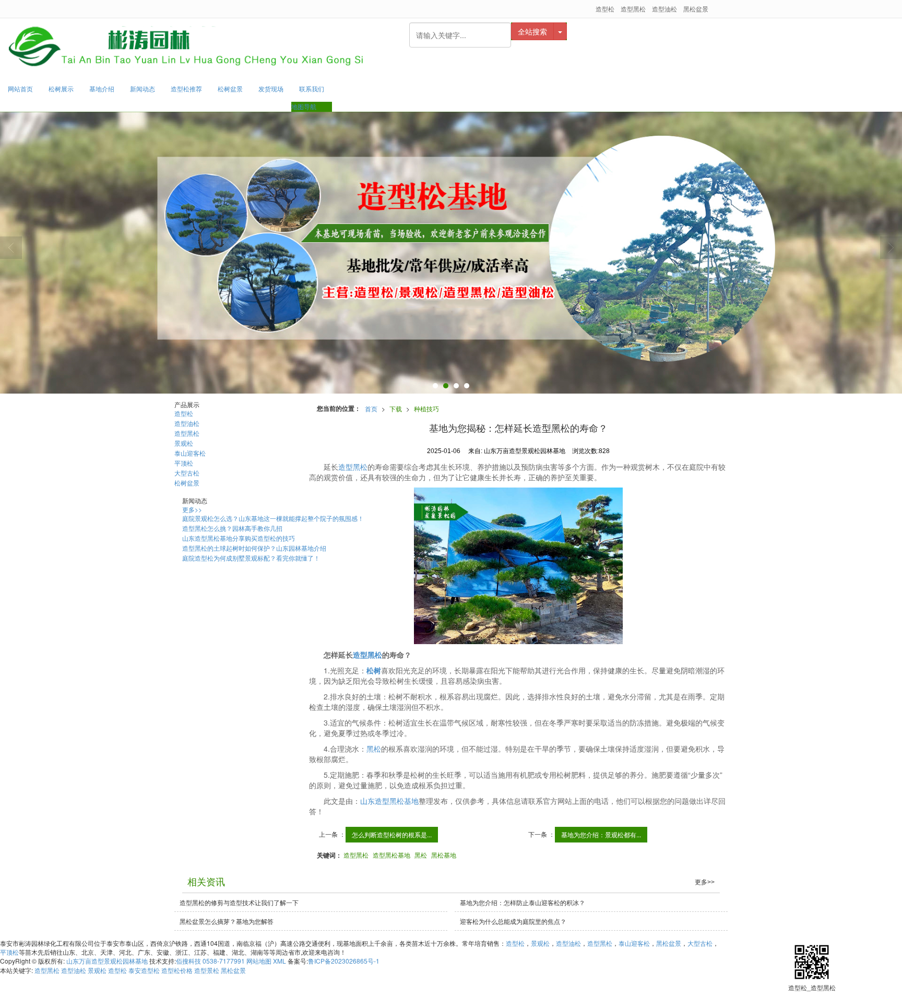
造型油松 (664, 8)
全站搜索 (532, 31)
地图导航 (303, 106)
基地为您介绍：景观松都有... (601, 834)
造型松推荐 (186, 88)
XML (279, 960)
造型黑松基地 (391, 854)
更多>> (192, 509)
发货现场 (270, 88)
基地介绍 (101, 88)
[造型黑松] (518, 566)
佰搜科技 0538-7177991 (210, 960)
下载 (395, 408)
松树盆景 (230, 88)
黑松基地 (443, 854)
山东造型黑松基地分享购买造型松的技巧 (238, 537)
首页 (371, 408)
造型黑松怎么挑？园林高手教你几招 (232, 528)
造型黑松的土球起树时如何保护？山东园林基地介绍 (254, 547)
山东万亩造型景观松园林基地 (107, 960)
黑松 (373, 748)
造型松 (605, 8)
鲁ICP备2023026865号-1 (343, 960)
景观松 (183, 442)
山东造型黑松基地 (389, 801)
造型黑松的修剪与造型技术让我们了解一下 (239, 902)
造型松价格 (177, 970)
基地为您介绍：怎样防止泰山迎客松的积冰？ (522, 902)
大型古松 (186, 472)
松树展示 (61, 88)
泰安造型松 (144, 970)
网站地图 (258, 960)
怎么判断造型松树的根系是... (392, 834)
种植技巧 (426, 408)
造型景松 (206, 970)
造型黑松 (633, 8)
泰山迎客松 (190, 452)
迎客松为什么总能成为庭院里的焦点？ (513, 921)
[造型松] (451, 253)
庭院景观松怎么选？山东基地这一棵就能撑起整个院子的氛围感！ (273, 518)
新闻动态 (142, 88)
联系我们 (311, 88)
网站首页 (20, 88)
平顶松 (183, 462)
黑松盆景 (695, 8)
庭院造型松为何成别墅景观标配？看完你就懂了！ (251, 557)
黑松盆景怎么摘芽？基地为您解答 (227, 921)
